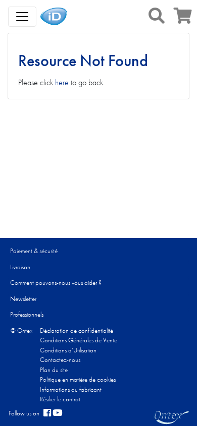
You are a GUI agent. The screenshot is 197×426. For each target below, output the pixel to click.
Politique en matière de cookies (78, 379)
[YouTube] (58, 413)
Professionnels (26, 314)
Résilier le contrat (60, 399)
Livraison (20, 267)
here (62, 82)
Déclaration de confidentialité (76, 330)
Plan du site (54, 370)
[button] (157, 16)
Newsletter (23, 298)
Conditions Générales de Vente (78, 340)
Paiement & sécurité (34, 251)
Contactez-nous (60, 359)
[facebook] (47, 413)
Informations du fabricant (71, 389)
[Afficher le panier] (183, 19)
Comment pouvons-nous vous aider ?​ (56, 282)
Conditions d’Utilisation (68, 350)
